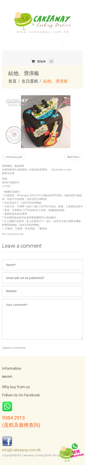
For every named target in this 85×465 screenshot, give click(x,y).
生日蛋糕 (30, 81)
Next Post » (73, 156)
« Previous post (13, 156)
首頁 (12, 81)
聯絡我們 (7, 376)
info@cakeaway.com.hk (21, 450)
